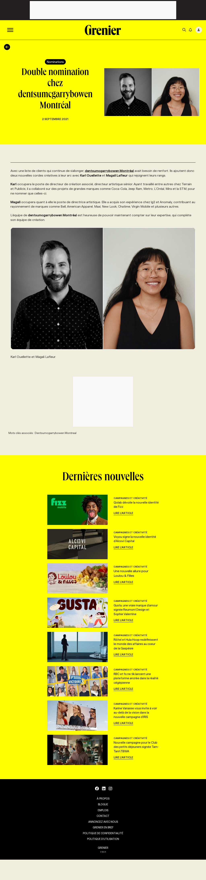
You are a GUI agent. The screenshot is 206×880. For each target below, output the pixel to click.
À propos (103, 798)
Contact (103, 815)
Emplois (103, 810)
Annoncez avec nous (103, 821)
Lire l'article (123, 513)
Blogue (103, 804)
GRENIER (103, 847)
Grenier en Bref (103, 827)
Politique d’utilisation (103, 838)
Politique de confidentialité (103, 833)
